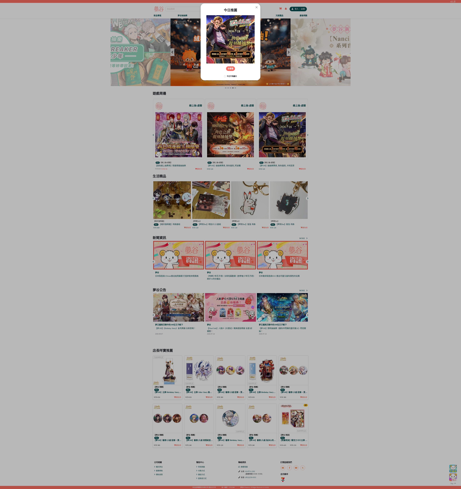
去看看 (230, 69)
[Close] (256, 7)
